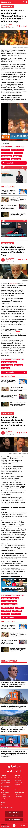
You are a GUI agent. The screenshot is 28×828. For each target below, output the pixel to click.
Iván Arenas (18, 365)
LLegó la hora (5, 792)
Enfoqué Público (5, 796)
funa (19, 607)
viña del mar (16, 159)
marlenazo (17, 156)
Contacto (17, 794)
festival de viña (7, 153)
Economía (18, 780)
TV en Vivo (14, 816)
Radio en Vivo (14, 812)
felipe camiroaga (17, 150)
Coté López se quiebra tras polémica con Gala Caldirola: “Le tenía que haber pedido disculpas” (18, 199)
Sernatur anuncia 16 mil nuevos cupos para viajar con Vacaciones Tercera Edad (9, 207)
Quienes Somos (19, 792)
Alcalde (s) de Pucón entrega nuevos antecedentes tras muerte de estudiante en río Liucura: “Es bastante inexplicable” (14, 754)
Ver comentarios (8, 163)
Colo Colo (3, 778)
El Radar (3, 794)
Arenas (18, 331)
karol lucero (17, 610)
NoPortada (5, 368)
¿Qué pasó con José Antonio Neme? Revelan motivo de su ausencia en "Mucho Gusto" (8, 192)
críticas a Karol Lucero (9, 604)
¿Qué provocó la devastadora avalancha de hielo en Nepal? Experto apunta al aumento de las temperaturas (14, 729)
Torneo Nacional (6, 786)
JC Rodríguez (6, 610)
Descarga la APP (14, 819)
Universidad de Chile (5, 783)
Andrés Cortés (9, 25)
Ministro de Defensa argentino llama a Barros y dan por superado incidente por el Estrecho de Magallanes (13, 684)
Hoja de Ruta (4, 799)
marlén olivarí (6, 156)
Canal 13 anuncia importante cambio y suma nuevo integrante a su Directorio (13, 707)
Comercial (4, 805)
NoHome (5, 159)
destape (5, 150)
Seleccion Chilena (6, 780)
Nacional (17, 784)
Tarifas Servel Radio (6, 807)
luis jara (18, 153)
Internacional (19, 782)
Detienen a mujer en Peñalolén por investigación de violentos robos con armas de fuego (17, 214)
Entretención (7, 7)
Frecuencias (18, 796)
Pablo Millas (16, 614)
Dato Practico (19, 778)
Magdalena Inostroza (10, 258)
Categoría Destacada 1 (9, 362)
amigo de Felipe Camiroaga (10, 598)
